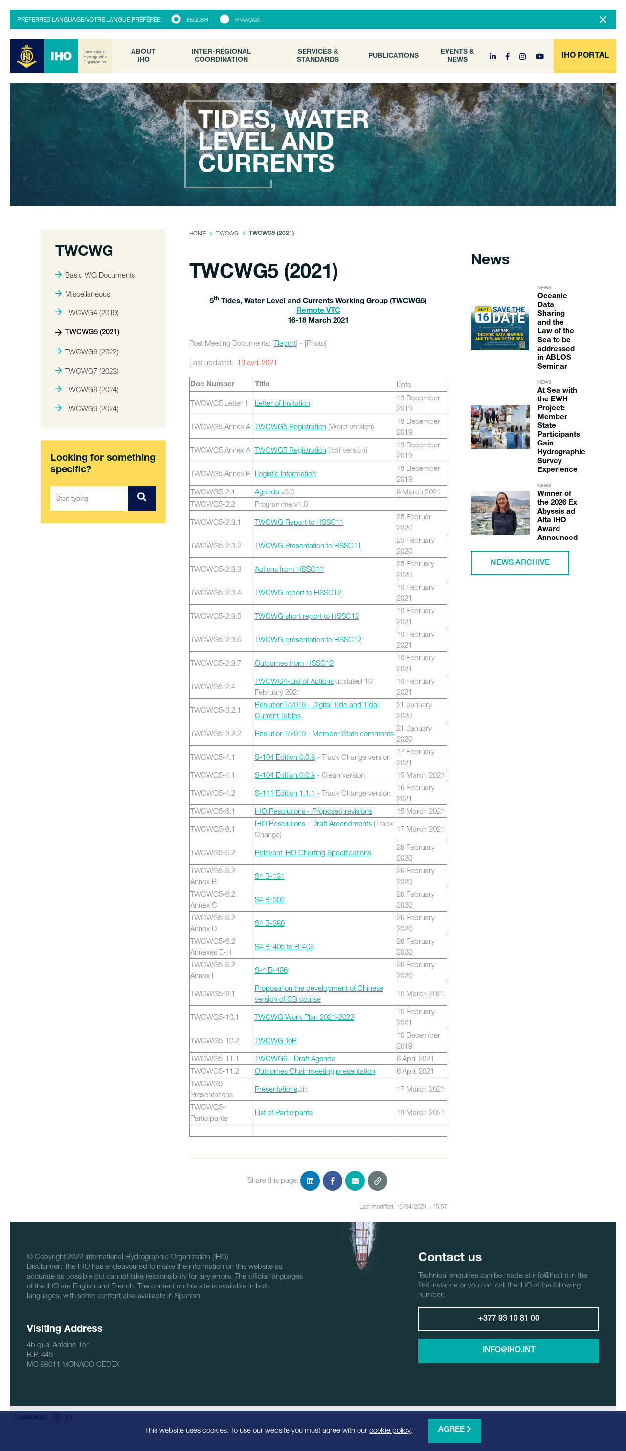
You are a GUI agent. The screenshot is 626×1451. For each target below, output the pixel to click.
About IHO (143, 56)
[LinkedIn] (494, 56)
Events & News (457, 56)
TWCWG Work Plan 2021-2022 (304, 1016)
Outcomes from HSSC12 (294, 662)
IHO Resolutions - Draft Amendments (313, 823)
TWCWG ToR (276, 1040)
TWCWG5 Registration (290, 426)
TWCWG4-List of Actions (294, 681)
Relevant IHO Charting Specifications (313, 852)
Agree (452, 1430)
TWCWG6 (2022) (92, 351)
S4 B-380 (270, 922)
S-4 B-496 (271, 969)
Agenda (267, 491)
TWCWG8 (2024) (92, 389)
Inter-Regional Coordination (221, 56)
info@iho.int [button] (509, 1351)
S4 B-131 (270, 875)
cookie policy (390, 1430)
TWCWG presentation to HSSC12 (308, 639)
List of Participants (284, 1112)
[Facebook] (509, 56)
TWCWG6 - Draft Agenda (295, 1058)
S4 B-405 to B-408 (284, 946)
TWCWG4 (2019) (92, 312)
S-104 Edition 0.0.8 (285, 756)
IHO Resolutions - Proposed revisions (313, 810)
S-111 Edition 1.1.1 (285, 792)
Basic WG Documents (100, 274)
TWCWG (227, 233)
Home (197, 233)
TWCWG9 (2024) (92, 408)
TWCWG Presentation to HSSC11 (308, 545)
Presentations (276, 1088)
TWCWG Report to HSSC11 (299, 521)
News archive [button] (520, 563)
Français (247, 20)
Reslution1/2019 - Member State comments (324, 733)
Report (285, 342)
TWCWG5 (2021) (92, 332)
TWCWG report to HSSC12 (298, 592)
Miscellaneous (87, 293)
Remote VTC (318, 311)
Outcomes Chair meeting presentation (315, 1070)
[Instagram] (523, 56)
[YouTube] (540, 56)
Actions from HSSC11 (289, 568)
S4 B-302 (270, 899)
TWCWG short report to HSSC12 (307, 615)
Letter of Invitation (282, 402)
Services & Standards (318, 56)
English (197, 20)
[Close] (603, 19)
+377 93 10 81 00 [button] (508, 1319)
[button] (585, 56)
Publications (393, 56)
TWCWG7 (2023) (92, 370)
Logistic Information (285, 473)
